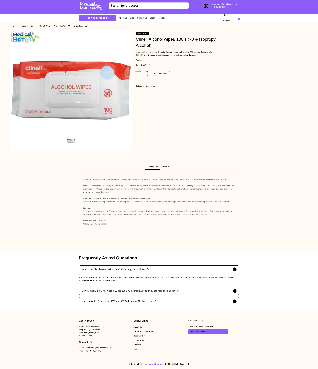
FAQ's (136, 349)
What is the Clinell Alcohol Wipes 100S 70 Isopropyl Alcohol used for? (116, 269)
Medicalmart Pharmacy (154, 364)
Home (12, 26)
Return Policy (140, 336)
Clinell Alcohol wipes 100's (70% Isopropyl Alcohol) (63, 26)
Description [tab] (153, 166)
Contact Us (139, 340)
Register (161, 18)
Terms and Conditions (144, 331)
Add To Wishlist (160, 74)
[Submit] (225, 332)
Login (152, 18)
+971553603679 (220, 7)
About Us (138, 327)
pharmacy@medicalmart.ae (224, 4)
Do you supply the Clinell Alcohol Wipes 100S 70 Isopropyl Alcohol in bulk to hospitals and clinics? (130, 291)
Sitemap (137, 345)
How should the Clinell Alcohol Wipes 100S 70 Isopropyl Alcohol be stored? (119, 301)
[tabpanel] (159, 201)
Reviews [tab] (166, 166)
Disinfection (27, 26)
